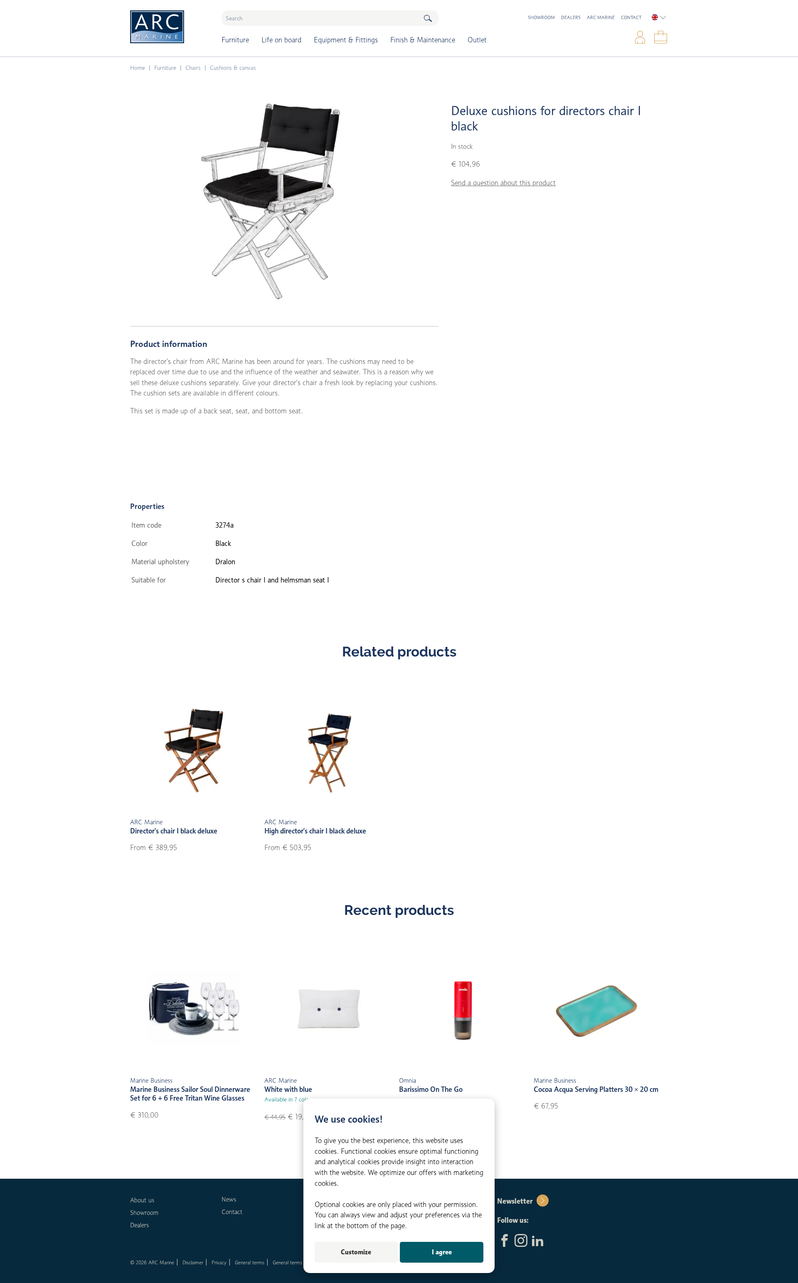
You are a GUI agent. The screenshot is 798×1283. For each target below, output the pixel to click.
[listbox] (659, 17)
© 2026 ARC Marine (152, 1262)
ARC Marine (601, 17)
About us (142, 1200)
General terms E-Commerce (302, 1262)
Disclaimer (192, 1262)
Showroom (541, 17)
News (229, 1199)
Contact (631, 17)
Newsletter (514, 1201)
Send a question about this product (503, 183)
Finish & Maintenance (422, 40)
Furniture (235, 40)
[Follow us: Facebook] (504, 1241)
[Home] (169, 26)
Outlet (477, 40)
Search (427, 18)
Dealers (571, 17)
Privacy (219, 1262)
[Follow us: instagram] (521, 1241)
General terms (249, 1262)
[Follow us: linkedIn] (537, 1241)
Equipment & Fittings (346, 40)
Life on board (281, 40)
